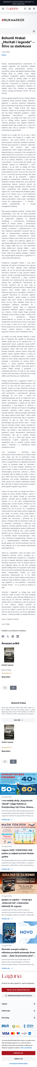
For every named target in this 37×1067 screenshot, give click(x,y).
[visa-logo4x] (5, 1033)
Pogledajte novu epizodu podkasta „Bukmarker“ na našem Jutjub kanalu (18, 3)
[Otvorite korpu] (29, 8)
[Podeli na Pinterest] (13, 636)
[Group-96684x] (28, 1026)
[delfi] (5, 1026)
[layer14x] (29, 1033)
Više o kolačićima (26, 1048)
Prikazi (4, 55)
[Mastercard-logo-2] (13, 1033)
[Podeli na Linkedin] (17, 636)
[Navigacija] (18, 31)
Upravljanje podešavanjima (18, 1063)
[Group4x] (18, 1033)
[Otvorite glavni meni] (3, 8)
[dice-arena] (16, 1026)
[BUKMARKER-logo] (13, 20)
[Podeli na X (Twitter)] (8, 636)
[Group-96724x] (24, 1033)
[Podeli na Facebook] (3, 636)
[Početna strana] (13, 8)
